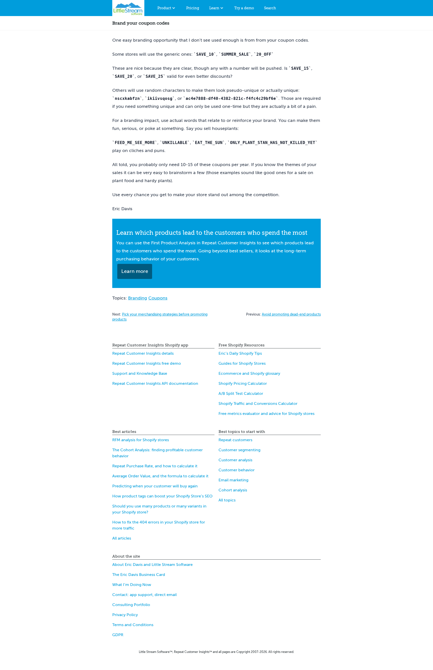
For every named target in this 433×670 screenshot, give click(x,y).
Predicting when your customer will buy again (155, 486)
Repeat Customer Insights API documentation (155, 383)
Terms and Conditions (132, 625)
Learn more (134, 271)
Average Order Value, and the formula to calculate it (160, 476)
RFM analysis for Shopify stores (140, 440)
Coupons (157, 298)
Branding (137, 298)
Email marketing (233, 480)
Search (270, 8)
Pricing (192, 8)
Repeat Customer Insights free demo (146, 363)
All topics (227, 500)
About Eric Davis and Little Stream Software (152, 564)
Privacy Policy (125, 615)
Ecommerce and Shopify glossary (249, 373)
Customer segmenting (239, 450)
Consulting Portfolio (131, 605)
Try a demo (244, 8)
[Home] (128, 8)
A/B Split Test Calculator (241, 393)
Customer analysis (235, 460)
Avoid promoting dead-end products (291, 314)
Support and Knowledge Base (139, 373)
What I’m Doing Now (131, 584)
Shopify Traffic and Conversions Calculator (258, 403)
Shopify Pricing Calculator (243, 383)
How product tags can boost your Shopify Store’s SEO (162, 496)
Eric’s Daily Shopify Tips (240, 353)
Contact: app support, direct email (144, 594)
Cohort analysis (233, 490)
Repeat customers (235, 440)
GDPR (117, 635)
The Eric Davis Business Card (138, 574)
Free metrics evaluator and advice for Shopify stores (266, 413)
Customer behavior (237, 470)
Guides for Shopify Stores (242, 363)
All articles (121, 538)
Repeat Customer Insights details (143, 353)
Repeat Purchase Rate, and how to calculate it (154, 466)
